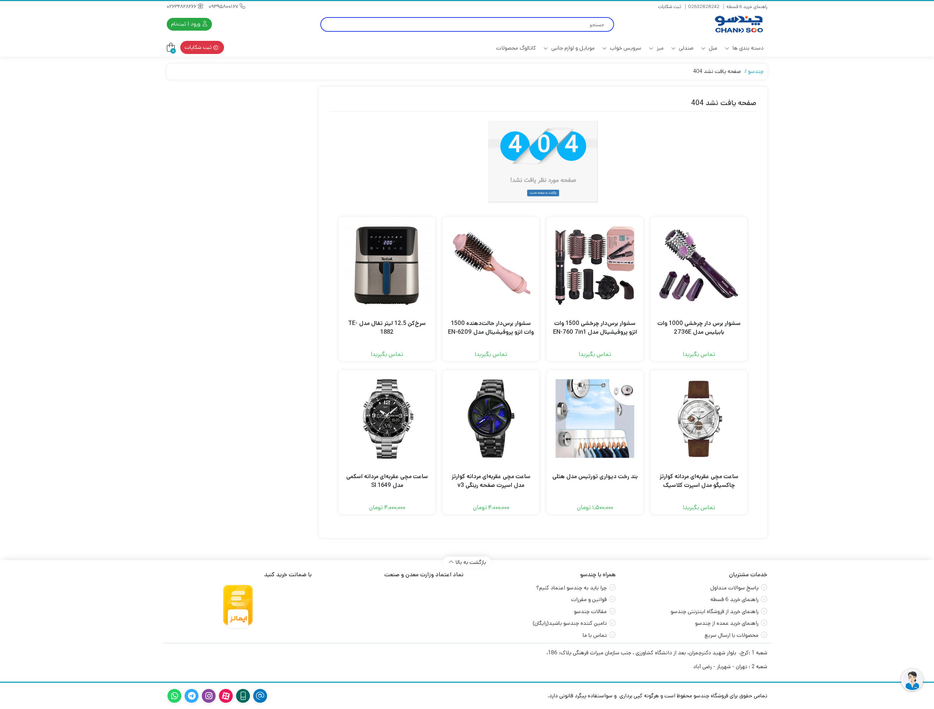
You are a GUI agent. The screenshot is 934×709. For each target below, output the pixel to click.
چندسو (756, 71)
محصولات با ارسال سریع (732, 635)
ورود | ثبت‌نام (186, 24)
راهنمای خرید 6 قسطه (746, 6)
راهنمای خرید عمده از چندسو (727, 623)
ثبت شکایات (669, 6)
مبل (712, 48)
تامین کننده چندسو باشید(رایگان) (570, 623)
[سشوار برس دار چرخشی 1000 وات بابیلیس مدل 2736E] (699, 265)
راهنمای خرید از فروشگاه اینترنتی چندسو (715, 611)
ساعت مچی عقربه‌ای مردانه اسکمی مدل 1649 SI (387, 480)
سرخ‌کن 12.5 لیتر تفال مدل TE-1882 (387, 327)
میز (659, 48)
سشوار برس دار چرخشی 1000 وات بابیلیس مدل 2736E (699, 327)
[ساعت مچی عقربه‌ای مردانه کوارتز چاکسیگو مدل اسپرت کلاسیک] (699, 418)
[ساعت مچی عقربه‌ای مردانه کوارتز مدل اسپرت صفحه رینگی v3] (491, 418)
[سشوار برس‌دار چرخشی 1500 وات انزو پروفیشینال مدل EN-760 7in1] (595, 265)
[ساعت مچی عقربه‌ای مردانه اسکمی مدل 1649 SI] (387, 418)
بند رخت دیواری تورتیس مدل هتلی (595, 476)
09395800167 (224, 6)
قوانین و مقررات (589, 599)
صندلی (686, 48)
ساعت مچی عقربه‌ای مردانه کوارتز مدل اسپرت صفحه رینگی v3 (491, 480)
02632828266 (182, 6)
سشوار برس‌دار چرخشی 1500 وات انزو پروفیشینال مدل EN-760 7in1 (595, 327)
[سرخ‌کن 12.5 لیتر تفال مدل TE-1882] (387, 265)
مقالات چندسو (590, 611)
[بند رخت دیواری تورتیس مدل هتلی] (595, 418)
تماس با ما (595, 635)
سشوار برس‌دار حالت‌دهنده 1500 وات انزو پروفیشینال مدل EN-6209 (491, 327)
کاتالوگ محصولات (516, 48)
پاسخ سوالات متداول (734, 588)
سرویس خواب (625, 48)
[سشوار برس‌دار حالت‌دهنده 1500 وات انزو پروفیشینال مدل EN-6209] (491, 265)
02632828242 (703, 6)
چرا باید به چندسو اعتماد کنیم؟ (571, 588)
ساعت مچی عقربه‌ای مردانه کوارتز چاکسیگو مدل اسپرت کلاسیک (699, 480)
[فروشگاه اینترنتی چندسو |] (738, 24)
